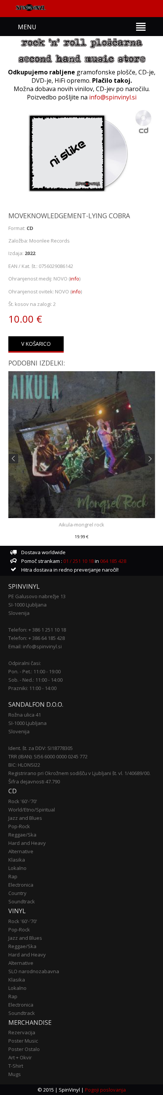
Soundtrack (21, 901)
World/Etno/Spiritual (31, 809)
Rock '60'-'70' (22, 801)
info (74, 278)
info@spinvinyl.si (112, 97)
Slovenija (19, 613)
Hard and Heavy (27, 843)
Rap (12, 876)
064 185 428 (113, 561)
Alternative (20, 851)
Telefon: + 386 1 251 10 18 (37, 629)
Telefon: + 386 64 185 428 (36, 638)
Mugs (14, 1074)
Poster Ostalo (24, 1049)
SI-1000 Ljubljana (27, 604)
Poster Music (23, 1040)
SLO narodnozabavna (33, 971)
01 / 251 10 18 (78, 561)
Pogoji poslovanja (105, 1089)
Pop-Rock (19, 826)
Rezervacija (21, 1032)
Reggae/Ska (22, 834)
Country (17, 893)
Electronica (20, 884)
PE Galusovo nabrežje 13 (37, 596)
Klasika (16, 859)
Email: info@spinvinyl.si (35, 646)
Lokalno (17, 868)
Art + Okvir (20, 1057)
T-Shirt (15, 1065)
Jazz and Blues (25, 818)
